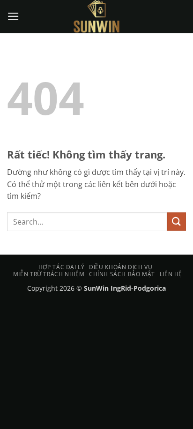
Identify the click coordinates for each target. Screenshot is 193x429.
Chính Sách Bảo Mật (122, 274)
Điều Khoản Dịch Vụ (120, 267)
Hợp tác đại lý (61, 267)
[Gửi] (176, 221)
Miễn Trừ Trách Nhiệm (48, 274)
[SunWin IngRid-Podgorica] (96, 16)
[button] (13, 16)
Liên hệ (171, 274)
